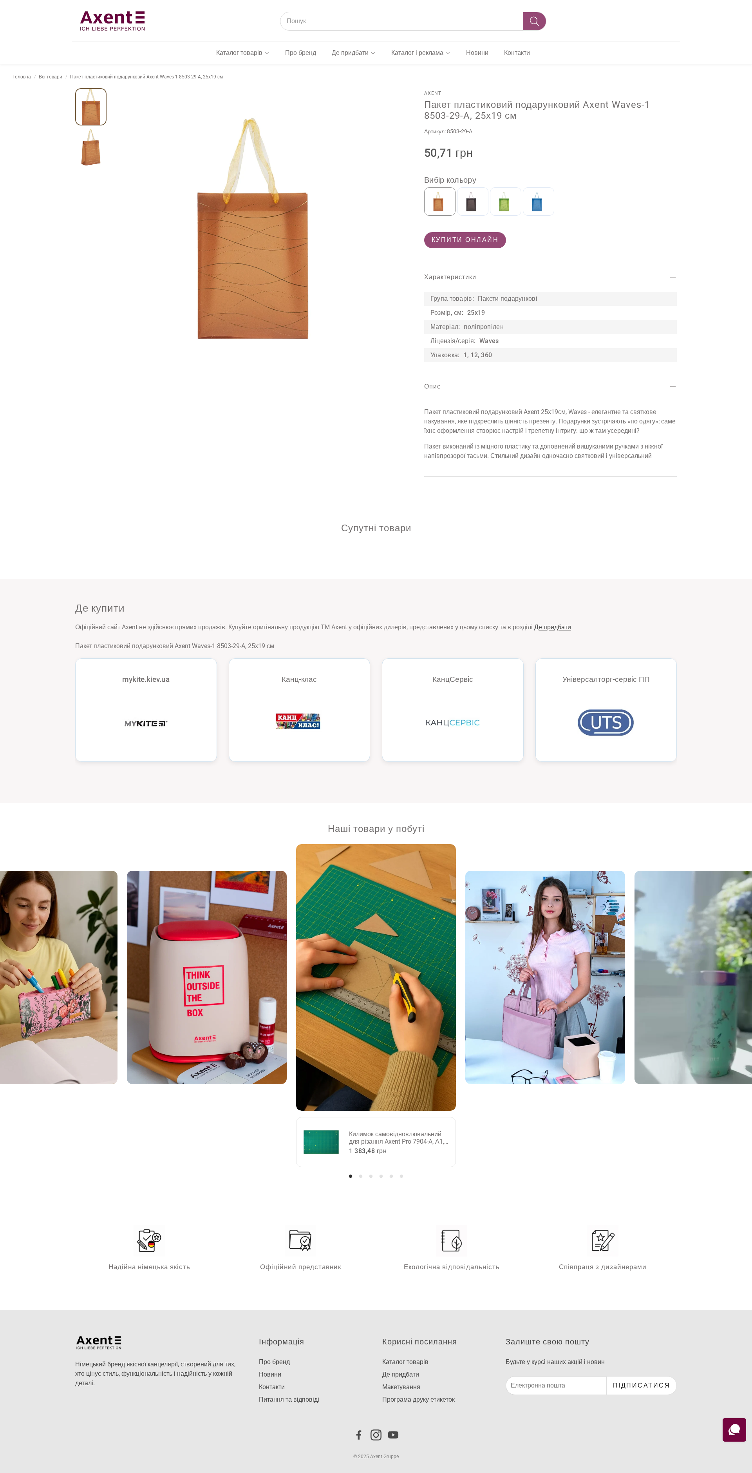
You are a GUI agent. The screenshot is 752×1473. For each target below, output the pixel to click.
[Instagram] (376, 1434)
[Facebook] (358, 1434)
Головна (22, 77)
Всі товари (50, 77)
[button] (413, 21)
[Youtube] (393, 1434)
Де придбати (552, 627)
